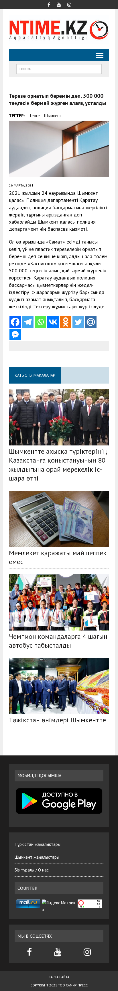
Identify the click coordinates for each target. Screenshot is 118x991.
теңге (34, 115)
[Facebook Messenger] (15, 334)
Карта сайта (59, 977)
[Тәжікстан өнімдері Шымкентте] (59, 686)
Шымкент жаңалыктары (37, 857)
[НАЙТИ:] (58, 68)
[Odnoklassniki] (65, 322)
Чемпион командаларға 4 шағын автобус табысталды (58, 641)
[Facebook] (15, 322)
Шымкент (53, 115)
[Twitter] (78, 322)
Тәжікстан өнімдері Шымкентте (57, 720)
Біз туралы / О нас (32, 870)
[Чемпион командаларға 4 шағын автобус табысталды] (59, 602)
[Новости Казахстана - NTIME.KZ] (59, 29)
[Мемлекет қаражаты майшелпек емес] (59, 519)
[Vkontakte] (53, 322)
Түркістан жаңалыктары (37, 844)
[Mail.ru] (91, 322)
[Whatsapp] (40, 322)
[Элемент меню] (48, 4)
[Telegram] (28, 322)
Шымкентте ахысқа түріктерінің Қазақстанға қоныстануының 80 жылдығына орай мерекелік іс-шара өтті (58, 465)
